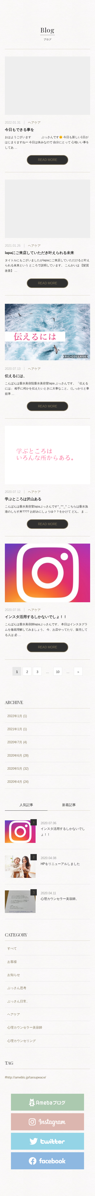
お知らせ (13, 975)
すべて (12, 948)
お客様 (12, 962)
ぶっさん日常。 (18, 1001)
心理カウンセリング (21, 1041)
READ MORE (47, 160)
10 (57, 672)
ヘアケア (13, 1014)
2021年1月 (14, 729)
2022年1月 (14, 716)
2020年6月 (14, 755)
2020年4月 (14, 782)
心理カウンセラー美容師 (24, 1027)
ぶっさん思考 (16, 988)
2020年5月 (14, 768)
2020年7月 (14, 742)
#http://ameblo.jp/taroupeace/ (25, 1077)
